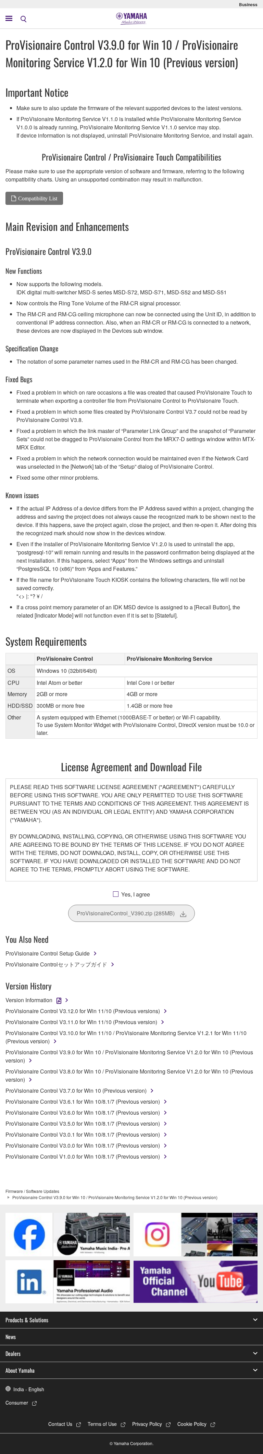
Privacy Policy (147, 1423)
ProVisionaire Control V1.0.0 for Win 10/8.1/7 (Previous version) (82, 1156)
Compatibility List (37, 198)
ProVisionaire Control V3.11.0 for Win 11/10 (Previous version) (81, 1022)
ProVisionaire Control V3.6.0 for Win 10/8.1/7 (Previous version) (82, 1112)
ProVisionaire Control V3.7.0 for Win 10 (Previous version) (76, 1090)
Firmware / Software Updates (32, 1191)
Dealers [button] (13, 1353)
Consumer (16, 1402)
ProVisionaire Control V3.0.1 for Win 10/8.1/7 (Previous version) (82, 1134)
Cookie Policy (191, 1423)
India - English (28, 1389)
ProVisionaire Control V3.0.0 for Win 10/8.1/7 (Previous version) (82, 1145)
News (10, 1337)
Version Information (28, 1000)
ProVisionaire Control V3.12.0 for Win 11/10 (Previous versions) (82, 1011)
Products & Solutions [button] (26, 1320)
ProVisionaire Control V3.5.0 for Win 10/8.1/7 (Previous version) (82, 1123)
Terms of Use (102, 1423)
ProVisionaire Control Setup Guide (47, 953)
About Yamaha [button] (20, 1370)
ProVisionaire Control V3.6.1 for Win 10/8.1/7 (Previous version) (82, 1101)
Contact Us (60, 1423)
